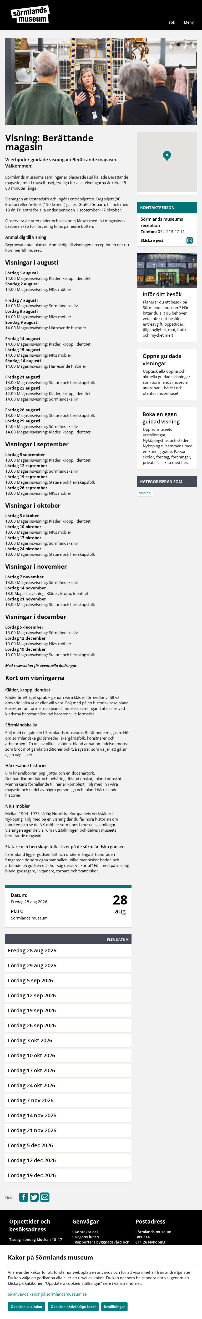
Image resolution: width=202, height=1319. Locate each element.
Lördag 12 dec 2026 (32, 1160)
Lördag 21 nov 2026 (32, 1130)
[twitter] (34, 1200)
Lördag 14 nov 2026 (32, 1115)
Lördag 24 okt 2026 (31, 1085)
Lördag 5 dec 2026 (30, 1145)
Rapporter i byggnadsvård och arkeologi (102, 1245)
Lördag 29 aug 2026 (32, 965)
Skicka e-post (152, 240)
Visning (144, 493)
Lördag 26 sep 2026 (32, 1025)
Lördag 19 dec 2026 (32, 1175)
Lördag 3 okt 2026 (30, 1040)
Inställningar (114, 1307)
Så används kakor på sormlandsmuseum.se (47, 1294)
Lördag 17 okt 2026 (31, 1070)
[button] (167, 156)
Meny (189, 22)
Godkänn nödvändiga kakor (73, 1307)
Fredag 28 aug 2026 (32, 950)
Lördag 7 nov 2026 (30, 1100)
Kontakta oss (86, 1231)
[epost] (44, 1200)
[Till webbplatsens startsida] (30, 14)
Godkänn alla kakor (26, 1307)
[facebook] (23, 1200)
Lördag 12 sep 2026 (32, 995)
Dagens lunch (87, 1236)
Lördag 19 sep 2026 (32, 1010)
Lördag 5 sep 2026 (30, 980)
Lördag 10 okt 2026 (31, 1055)
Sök (172, 22)
